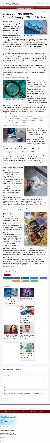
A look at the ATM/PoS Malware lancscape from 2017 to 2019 (25, 270)
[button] (32, 8)
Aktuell (2, 7)
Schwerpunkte (28, 8)
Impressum (47, 1)
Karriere (47, 7)
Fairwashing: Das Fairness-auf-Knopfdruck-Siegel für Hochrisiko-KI (27, 337)
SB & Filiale (38, 7)
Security (43, 7)
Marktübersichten (20, 8)
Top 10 (6, 7)
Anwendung (23, 7)
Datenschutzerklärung (22, 408)
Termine (10, 7)
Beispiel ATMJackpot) (8, 72)
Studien (14, 7)
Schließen (2, 440)
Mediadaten (41, 1)
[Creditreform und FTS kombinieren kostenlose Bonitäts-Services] (8, 419)
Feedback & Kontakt (40, 408)
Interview (33, 7)
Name (6, 387)
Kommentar (6, 376)
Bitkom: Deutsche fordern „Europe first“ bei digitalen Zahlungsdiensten (26, 355)
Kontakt (37, 1)
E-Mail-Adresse (6, 392)
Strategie (28, 7)
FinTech (18, 7)
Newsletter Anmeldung (10, 408)
